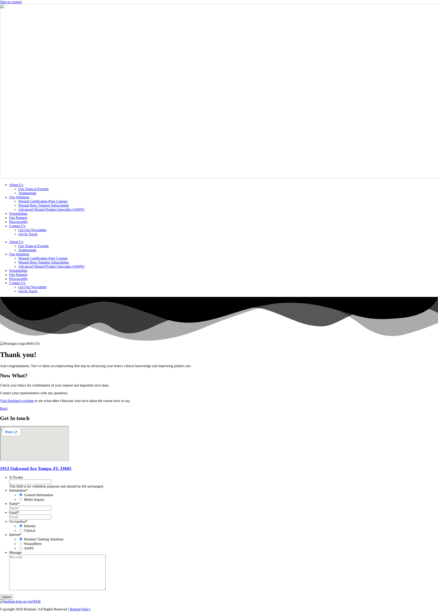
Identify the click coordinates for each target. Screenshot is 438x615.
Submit (6, 597)
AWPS (29, 548)
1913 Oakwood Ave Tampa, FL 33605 (35, 468)
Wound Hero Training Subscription (43, 205)
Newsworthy (18, 222)
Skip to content (11, 2)
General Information (38, 495)
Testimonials (27, 193)
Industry (30, 526)
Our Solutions (19, 197)
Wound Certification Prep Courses (43, 201)
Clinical (29, 530)
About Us (16, 185)
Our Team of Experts (33, 189)
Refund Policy (80, 609)
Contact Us (17, 226)
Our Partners (18, 218)
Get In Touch (27, 234)
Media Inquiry (34, 499)
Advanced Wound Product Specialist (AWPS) (51, 209)
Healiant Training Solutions (43, 539)
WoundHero (33, 544)
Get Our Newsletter (32, 230)
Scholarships (18, 213)
